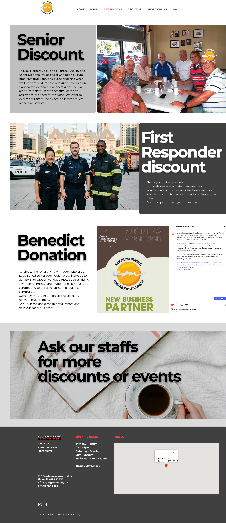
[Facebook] (46, 504)
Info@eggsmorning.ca (54, 482)
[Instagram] (40, 504)
